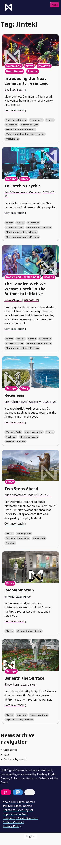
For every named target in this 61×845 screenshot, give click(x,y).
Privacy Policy (12, 826)
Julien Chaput (13, 300)
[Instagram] (6, 792)
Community (13, 66)
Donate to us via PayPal (18, 810)
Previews (44, 66)
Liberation (12, 125)
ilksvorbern (11, 684)
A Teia (10, 223)
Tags (6, 754)
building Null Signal (16, 120)
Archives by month (15, 759)
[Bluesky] (29, 792)
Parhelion (11, 437)
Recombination (19, 590)
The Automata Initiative (39, 227)
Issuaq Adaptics (34, 432)
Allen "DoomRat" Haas (18, 495)
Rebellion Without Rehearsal (21, 129)
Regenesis (14, 395)
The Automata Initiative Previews (23, 237)
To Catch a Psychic (22, 186)
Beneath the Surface (24, 678)
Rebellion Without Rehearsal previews (26, 134)
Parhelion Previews (16, 441)
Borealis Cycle (14, 432)
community (36, 120)
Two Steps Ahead (21, 488)
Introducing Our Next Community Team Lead (26, 80)
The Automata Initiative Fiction (22, 232)
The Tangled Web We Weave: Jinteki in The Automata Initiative (25, 289)
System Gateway (39, 715)
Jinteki (50, 120)
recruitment (13, 139)
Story (24, 179)
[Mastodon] (18, 792)
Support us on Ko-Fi (15, 814)
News (29, 66)
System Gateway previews (20, 719)
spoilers (11, 543)
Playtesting (39, 538)
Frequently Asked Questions (20, 818)
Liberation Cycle (30, 125)
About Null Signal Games (19, 802)
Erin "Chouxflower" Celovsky (22, 192)
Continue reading (15, 110)
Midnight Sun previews (18, 538)
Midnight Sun (24, 533)
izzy (6, 89)
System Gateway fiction (30, 631)
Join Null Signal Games (17, 806)
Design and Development (22, 277)
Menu (55, 4)
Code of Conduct (13, 822)
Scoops (33, 71)
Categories (10, 749)
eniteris (9, 596)
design (21, 339)
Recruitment (14, 71)
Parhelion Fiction (29, 437)
